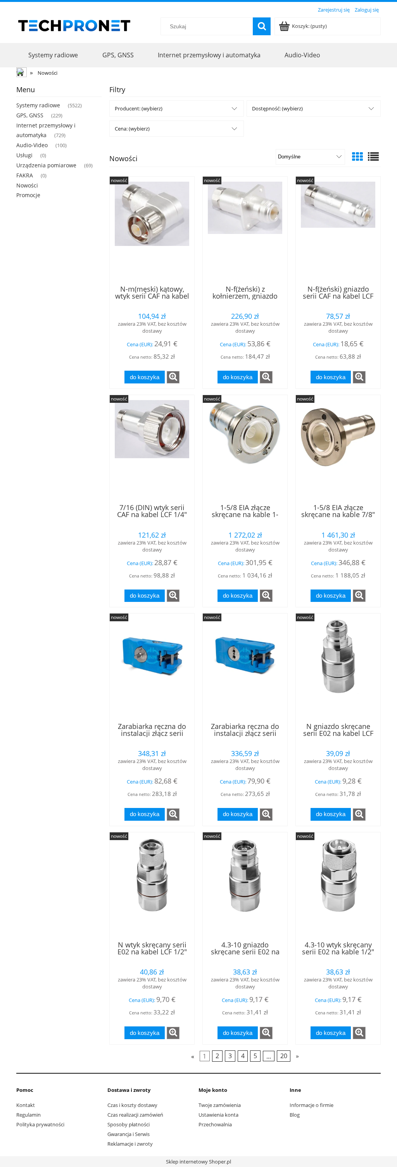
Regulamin (28, 1114)
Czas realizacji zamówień (135, 1114)
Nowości (27, 185)
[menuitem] (53, 55)
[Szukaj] (262, 26)
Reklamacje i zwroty (130, 1143)
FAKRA (24, 175)
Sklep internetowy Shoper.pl (198, 1161)
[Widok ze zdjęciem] (357, 156)
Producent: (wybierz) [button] (138, 108)
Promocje (28, 195)
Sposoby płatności (128, 1124)
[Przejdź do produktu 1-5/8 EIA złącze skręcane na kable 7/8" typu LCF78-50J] (338, 448)
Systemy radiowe (38, 105)
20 (283, 1056)
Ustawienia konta (218, 1114)
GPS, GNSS (29, 115)
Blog (295, 1114)
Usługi (24, 155)
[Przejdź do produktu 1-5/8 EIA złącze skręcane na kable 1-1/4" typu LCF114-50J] (245, 448)
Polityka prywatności (40, 1124)
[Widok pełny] (373, 156)
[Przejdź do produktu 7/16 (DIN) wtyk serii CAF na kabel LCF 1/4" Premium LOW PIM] (152, 448)
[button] (173, 377)
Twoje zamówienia (219, 1105)
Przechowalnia (215, 1124)
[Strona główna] (74, 24)
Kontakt (25, 1105)
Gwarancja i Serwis (128, 1134)
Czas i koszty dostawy (132, 1105)
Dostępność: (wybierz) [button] (277, 108)
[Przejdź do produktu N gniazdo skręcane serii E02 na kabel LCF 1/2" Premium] (338, 667)
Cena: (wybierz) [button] (132, 128)
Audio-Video (32, 145)
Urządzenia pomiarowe (46, 165)
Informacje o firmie (311, 1105)
